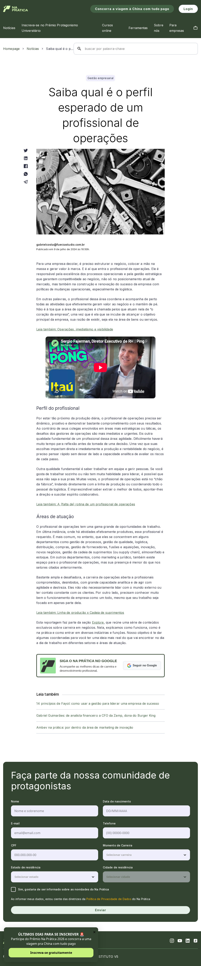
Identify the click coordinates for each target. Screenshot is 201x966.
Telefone (109, 823)
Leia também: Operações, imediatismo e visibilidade (74, 329)
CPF (13, 845)
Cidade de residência (118, 867)
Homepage (11, 49)
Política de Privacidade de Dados (108, 899)
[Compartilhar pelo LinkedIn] (25, 158)
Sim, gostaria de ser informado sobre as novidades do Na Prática (63, 889)
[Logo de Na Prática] (15, 9)
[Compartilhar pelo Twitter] (25, 150)
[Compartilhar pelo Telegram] (25, 181)
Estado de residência (25, 867)
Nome (15, 801)
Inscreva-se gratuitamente (51, 952)
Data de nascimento (117, 801)
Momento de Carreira (117, 845)
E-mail (15, 823)
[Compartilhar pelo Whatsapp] (25, 174)
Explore (98, 622)
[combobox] (106, 855)
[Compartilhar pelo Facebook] (25, 166)
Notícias (33, 49)
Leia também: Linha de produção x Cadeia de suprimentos (80, 613)
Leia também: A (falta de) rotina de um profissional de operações (85, 504)
